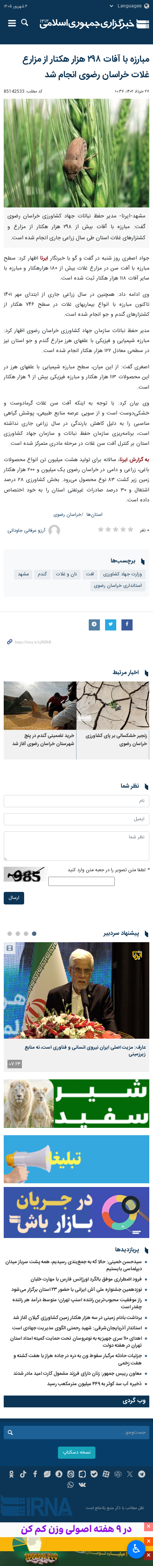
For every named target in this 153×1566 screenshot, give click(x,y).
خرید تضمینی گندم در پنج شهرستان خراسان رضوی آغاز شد (43, 740)
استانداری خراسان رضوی (118, 586)
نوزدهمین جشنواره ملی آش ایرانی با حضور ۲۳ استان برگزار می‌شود (77, 1290)
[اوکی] (11, 1475)
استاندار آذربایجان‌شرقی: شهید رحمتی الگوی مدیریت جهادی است (77, 1328)
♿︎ (136, 1548)
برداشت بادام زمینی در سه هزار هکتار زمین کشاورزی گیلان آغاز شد (77, 1318)
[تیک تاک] (23, 1475)
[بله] (94, 1475)
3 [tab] (18, 933)
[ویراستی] (47, 1475)
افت (90, 574)
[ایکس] (130, 1475)
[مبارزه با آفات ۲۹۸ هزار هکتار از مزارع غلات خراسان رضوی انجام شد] (76, 153)
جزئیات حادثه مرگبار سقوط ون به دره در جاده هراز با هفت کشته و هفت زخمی (77, 1359)
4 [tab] (9, 933)
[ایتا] (71, 1475)
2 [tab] (26, 933)
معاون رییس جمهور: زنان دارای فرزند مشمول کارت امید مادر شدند (77, 1374)
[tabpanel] (76, 1007)
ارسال (14, 898)
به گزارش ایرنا (134, 460)
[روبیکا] (118, 1475)
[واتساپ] (71, 1486)
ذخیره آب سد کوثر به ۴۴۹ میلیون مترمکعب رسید (94, 1384)
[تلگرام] (142, 1475)
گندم (42, 574)
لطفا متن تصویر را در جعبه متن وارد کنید (108, 870)
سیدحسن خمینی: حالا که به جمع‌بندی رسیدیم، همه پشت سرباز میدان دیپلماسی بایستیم (73, 1265)
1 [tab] (34, 933)
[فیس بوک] (35, 1475)
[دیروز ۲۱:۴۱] (76, 990)
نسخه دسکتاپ (77, 1453)
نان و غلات (66, 574)
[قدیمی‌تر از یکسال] (112, 705)
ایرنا (87, 24)
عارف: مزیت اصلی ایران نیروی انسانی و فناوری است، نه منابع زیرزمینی (85, 1051)
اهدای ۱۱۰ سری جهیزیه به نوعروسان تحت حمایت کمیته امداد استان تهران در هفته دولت (76, 1342)
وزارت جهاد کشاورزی (122, 574)
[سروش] (59, 1475)
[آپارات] (106, 1475)
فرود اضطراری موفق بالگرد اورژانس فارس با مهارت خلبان (86, 1279)
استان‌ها (94, 515)
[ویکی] (83, 1486)
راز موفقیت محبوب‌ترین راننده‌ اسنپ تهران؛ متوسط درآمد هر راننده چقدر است (77, 1303)
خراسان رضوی (67, 515)
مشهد (23, 574)
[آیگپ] (83, 1475)
